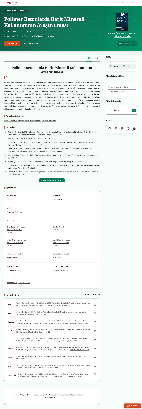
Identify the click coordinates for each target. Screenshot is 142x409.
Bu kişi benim (22, 227)
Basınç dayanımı (22, 121)
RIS (88, 294)
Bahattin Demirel (23, 36)
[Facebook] (110, 129)
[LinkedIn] (128, 129)
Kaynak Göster (30, 43)
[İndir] (134, 110)
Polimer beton (9, 121)
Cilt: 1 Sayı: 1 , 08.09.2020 (119, 66)
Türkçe (124, 3)
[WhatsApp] (116, 129)
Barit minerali (35, 121)
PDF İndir (10, 44)
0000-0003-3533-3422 (15, 243)
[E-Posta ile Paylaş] (134, 129)
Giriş (133, 3)
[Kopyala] (94, 305)
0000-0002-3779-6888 (61, 243)
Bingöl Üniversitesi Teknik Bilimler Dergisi (122, 35)
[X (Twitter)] (122, 129)
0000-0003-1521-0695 (14, 230)
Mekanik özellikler (49, 121)
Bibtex (97, 294)
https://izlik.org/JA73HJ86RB (18, 283)
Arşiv (108, 57)
